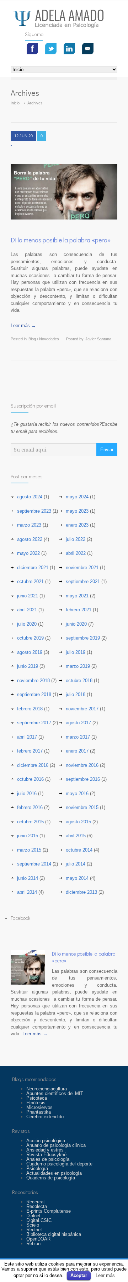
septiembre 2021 (83, 581)
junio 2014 (27, 878)
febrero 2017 (30, 751)
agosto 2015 (78, 821)
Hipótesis (36, 1102)
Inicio (15, 103)
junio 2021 (27, 595)
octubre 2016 (30, 779)
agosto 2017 (78, 722)
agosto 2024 (29, 496)
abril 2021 (27, 609)
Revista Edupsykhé (46, 1154)
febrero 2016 (30, 807)
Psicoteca (36, 1098)
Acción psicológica (45, 1140)
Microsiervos (39, 1107)
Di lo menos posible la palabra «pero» (61, 240)
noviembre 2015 (82, 807)
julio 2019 (75, 652)
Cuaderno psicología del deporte (59, 1164)
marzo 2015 (29, 850)
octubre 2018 (79, 680)
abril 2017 (27, 737)
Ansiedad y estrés (45, 1150)
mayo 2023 (77, 511)
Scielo (32, 1225)
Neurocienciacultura (46, 1088)
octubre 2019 (30, 638)
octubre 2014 (79, 850)
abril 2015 (76, 835)
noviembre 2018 (33, 680)
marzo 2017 (78, 737)
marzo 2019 (78, 666)
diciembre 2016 (32, 765)
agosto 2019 (29, 652)
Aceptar (78, 1275)
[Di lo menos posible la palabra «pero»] (28, 967)
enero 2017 (77, 751)
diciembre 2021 (32, 567)
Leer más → (23, 325)
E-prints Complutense (48, 1211)
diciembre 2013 (81, 892)
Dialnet (33, 1215)
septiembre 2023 (34, 511)
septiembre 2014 (34, 864)
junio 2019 (27, 666)
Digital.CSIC (39, 1220)
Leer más (105, 1275)
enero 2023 (77, 525)
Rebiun (33, 1243)
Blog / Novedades (43, 339)
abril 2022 (76, 553)
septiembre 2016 (83, 779)
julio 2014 (75, 864)
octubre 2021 (30, 581)
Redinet (34, 1229)
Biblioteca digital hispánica (53, 1234)
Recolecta (36, 1206)
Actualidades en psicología (54, 1173)
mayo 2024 (77, 496)
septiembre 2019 (83, 638)
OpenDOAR (38, 1239)
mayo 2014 (77, 878)
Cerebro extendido (45, 1116)
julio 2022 (75, 539)
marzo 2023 (29, 525)
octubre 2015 (30, 821)
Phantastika (38, 1112)
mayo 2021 (77, 595)
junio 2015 (27, 835)
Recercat (35, 1201)
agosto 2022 (29, 539)
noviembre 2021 (82, 567)
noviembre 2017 (82, 708)
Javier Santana (98, 339)
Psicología (37, 1168)
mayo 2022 (28, 553)
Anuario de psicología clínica (56, 1145)
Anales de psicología (47, 1159)
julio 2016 (27, 793)
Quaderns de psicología (50, 1177)
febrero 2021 (78, 609)
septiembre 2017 (34, 722)
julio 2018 (75, 694)
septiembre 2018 (34, 694)
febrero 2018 (30, 708)
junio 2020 (76, 624)
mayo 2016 (77, 793)
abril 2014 (27, 892)
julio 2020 (27, 624)
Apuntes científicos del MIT (54, 1093)
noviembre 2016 (82, 765)
